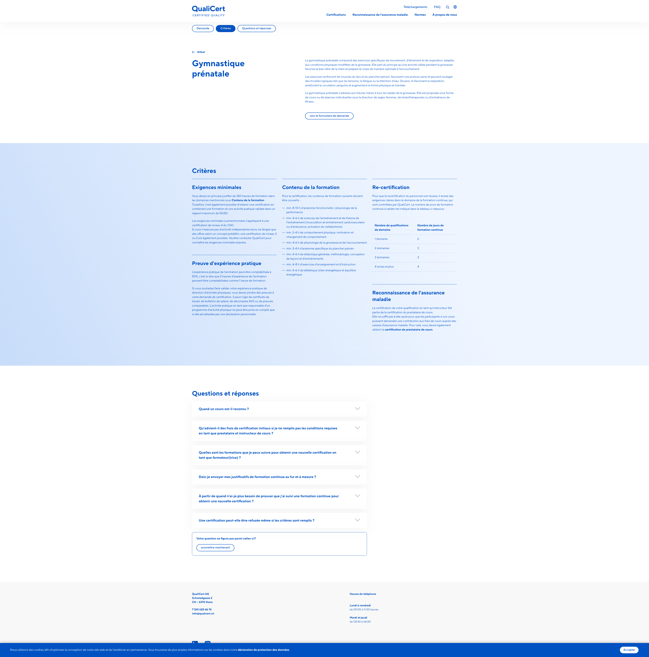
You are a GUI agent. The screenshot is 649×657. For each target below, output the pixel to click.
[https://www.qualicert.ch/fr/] (208, 11)
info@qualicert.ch (203, 613)
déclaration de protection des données (263, 650)
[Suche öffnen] (448, 7)
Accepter (629, 650)
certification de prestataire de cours (408, 330)
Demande (203, 28)
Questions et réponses (256, 28)
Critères (225, 28)
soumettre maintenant (215, 547)
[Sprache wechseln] (455, 7)
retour (201, 52)
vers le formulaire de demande (329, 116)
